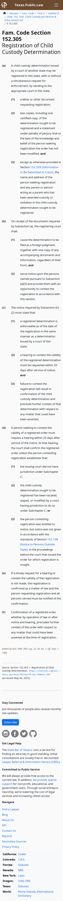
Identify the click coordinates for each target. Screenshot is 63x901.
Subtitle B (53, 13)
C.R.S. (21, 859)
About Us (8, 820)
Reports (7, 836)
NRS (20, 870)
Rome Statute (26, 891)
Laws (21, 875)
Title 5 (41, 13)
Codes (22, 854)
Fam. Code (28, 13)
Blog (5, 814)
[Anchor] (52, 90)
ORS (27, 881)
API (4, 825)
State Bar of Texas (18, 750)
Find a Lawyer (10, 809)
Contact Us (9, 831)
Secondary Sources (14, 841)
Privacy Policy (10, 847)
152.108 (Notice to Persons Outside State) (39, 544)
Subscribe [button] (10, 722)
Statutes (13, 13)
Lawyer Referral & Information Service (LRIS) (30, 762)
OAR (21, 881)
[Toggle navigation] (56, 5)
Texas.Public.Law (29, 5)
